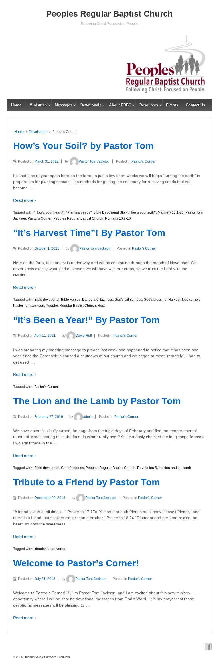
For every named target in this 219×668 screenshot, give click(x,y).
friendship (42, 549)
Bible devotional (46, 300)
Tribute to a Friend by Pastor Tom (86, 482)
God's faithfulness (128, 300)
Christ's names (72, 468)
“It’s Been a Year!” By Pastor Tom (86, 320)
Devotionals (90, 105)
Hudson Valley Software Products (46, 657)
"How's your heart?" (49, 212)
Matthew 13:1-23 (171, 212)
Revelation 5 (147, 468)
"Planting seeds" (79, 212)
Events (172, 105)
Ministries (38, 105)
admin (88, 417)
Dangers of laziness (97, 300)
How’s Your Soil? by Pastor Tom (83, 146)
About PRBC (120, 105)
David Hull (84, 336)
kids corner (190, 300)
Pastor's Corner (143, 161)
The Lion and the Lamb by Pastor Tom (97, 401)
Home (16, 105)
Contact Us (195, 105)
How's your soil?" (142, 212)
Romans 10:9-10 (118, 218)
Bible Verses (70, 300)
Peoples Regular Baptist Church (109, 13)
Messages (63, 105)
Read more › (24, 200)
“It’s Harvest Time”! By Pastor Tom (89, 233)
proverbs (58, 549)
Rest (101, 306)
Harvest (174, 300)
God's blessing (155, 300)
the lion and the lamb (175, 468)
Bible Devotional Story (110, 212)
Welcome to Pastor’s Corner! (76, 563)
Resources (148, 105)
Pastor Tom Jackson (94, 161)
